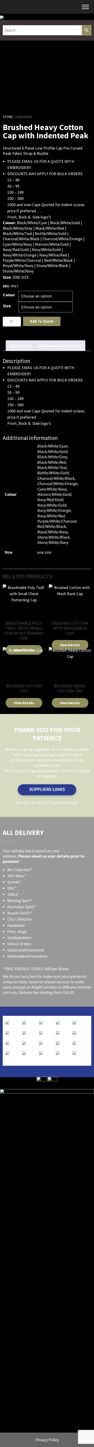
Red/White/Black (51, 526)
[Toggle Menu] (85, 7)
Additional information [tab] (60, 345)
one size (44, 552)
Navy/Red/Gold (50, 499)
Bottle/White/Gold (52, 472)
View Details (70, 645)
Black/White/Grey (52, 456)
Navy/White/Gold (51, 505)
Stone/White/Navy (52, 542)
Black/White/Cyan (52, 446)
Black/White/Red (51, 462)
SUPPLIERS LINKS (47, 790)
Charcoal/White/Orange (57, 483)
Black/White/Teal (51, 467)
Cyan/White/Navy (51, 489)
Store (8, 117)
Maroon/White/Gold (54, 494)
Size (7, 305)
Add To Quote (42, 321)
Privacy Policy (47, 1439)
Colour (9, 294)
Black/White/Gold (52, 451)
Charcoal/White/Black (55, 478)
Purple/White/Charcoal (56, 521)
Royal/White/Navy (52, 531)
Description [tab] (20, 345)
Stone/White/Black (53, 537)
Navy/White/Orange (53, 510)
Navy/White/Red (51, 515)
